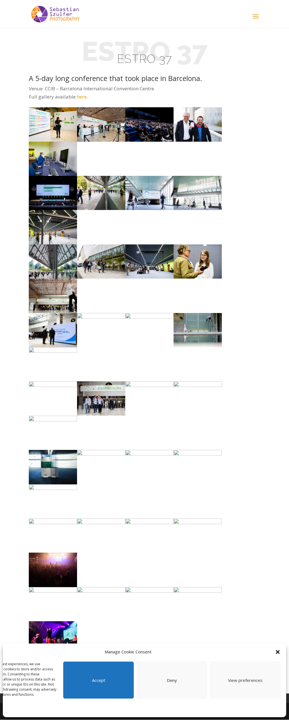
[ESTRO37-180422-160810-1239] (149, 193)
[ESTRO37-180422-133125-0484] (149, 330)
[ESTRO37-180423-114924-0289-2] (149, 535)
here (82, 96)
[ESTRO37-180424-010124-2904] (53, 604)
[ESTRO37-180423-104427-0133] (101, 124)
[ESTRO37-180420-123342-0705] (149, 467)
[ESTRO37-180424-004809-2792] (149, 604)
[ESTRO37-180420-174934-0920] (149, 398)
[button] (278, 652)
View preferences (245, 680)
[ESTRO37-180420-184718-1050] (149, 124)
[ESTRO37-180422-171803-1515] (101, 261)
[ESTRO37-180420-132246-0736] (53, 501)
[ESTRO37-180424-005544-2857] (101, 604)
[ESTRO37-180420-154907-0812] (53, 535)
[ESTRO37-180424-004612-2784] (198, 604)
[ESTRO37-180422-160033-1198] (198, 261)
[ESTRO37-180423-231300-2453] (53, 638)
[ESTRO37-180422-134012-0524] (101, 330)
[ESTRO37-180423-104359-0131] (53, 124)
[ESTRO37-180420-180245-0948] (198, 467)
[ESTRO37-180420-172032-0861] (101, 467)
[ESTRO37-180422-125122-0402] (198, 330)
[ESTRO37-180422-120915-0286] (101, 398)
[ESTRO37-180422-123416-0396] (53, 364)
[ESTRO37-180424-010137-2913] (53, 570)
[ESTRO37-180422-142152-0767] (53, 296)
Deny (172, 680)
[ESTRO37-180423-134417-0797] (53, 159)
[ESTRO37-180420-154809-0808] (53, 433)
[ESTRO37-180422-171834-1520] (101, 193)
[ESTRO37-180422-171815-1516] (53, 261)
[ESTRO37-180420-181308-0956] (53, 193)
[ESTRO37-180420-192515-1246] (198, 398)
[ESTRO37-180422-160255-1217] (149, 261)
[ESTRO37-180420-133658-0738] (101, 535)
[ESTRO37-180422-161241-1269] (53, 227)
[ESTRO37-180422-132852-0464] (53, 330)
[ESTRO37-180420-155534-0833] (53, 467)
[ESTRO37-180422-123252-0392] (53, 398)
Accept (98, 680)
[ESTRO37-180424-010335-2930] (198, 535)
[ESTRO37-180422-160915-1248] (198, 193)
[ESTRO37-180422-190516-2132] (198, 124)
